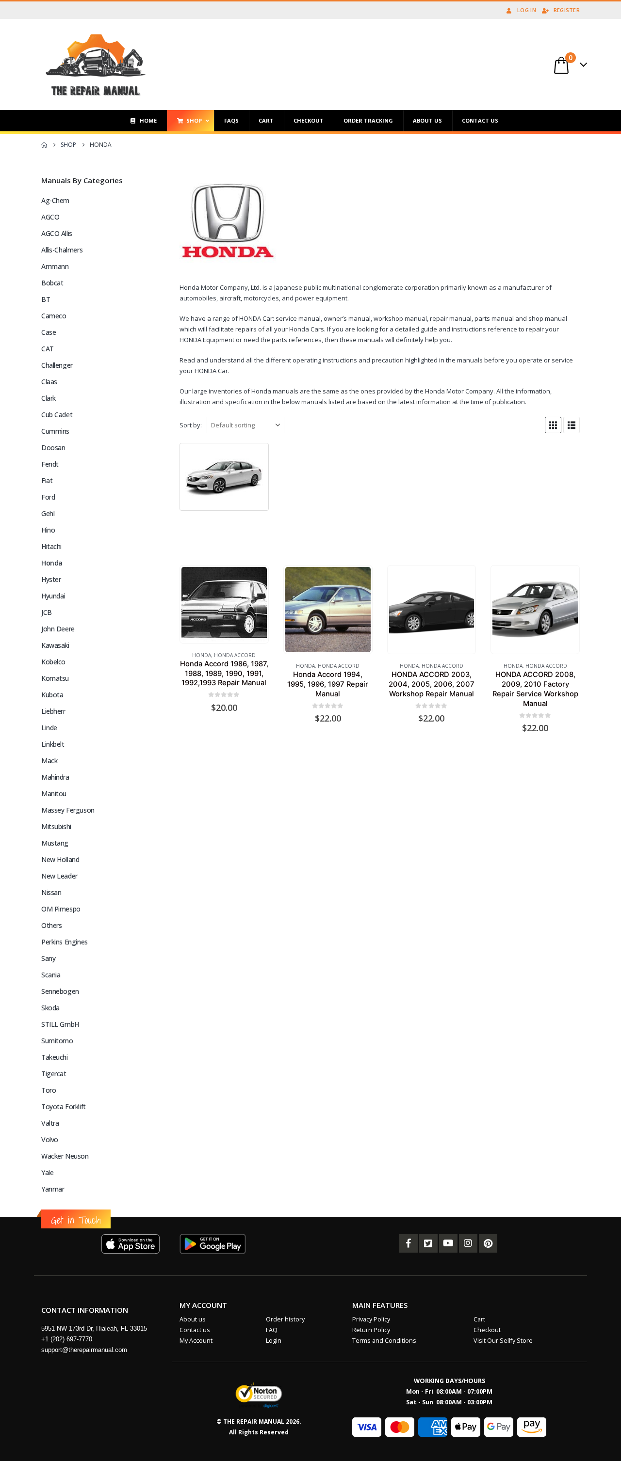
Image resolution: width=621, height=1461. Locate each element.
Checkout (487, 1330)
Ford (48, 497)
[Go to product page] (224, 604)
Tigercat (53, 1073)
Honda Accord (235, 655)
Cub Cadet (56, 414)
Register (567, 10)
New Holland (60, 859)
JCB (46, 612)
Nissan (51, 892)
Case (48, 332)
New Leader (59, 875)
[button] (553, 425)
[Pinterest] (488, 1243)
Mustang (54, 843)
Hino (48, 529)
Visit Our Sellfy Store (503, 1340)
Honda (201, 655)
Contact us (195, 1330)
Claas (49, 381)
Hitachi (51, 546)
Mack (49, 760)
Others (51, 925)
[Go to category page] (224, 477)
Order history (285, 1319)
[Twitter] (428, 1243)
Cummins (55, 431)
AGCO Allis (56, 233)
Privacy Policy (371, 1319)
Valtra (50, 1123)
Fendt (50, 464)
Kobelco (53, 661)
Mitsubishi (56, 826)
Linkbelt (53, 744)
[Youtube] (448, 1243)
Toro (48, 1090)
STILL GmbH (60, 1024)
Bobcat (52, 282)
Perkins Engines (64, 941)
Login (273, 1340)
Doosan (53, 447)
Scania (50, 974)
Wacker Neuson (65, 1156)
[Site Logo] (95, 64)
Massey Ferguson (68, 810)
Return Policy (371, 1330)
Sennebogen (60, 991)
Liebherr (53, 711)
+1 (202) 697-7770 (66, 1339)
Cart (479, 1319)
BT (45, 299)
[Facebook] (408, 1243)
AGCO (50, 216)
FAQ (272, 1330)
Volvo (49, 1139)
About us (193, 1319)
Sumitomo (57, 1040)
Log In (526, 10)
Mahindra (55, 777)
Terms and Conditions (384, 1340)
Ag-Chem (55, 200)
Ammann (54, 266)
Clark (48, 398)
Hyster (51, 579)
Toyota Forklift (63, 1106)
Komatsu (55, 678)
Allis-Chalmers (61, 249)
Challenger (57, 365)
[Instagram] (468, 1243)
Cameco (53, 315)
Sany (48, 958)
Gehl (47, 513)
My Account (196, 1340)
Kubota (52, 694)
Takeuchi (54, 1057)
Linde (49, 727)
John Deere (58, 628)
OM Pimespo (61, 908)
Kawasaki (55, 645)
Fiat (46, 480)
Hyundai (53, 595)
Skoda (50, 1007)
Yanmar (52, 1189)
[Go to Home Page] (44, 145)
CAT (47, 348)
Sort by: (191, 425)
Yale (47, 1172)
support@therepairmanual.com (84, 1349)
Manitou (53, 793)
